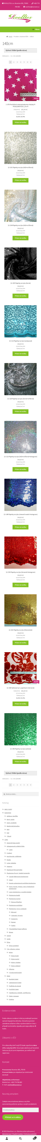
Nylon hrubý (15, 956)
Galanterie (7, 813)
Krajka (9, 860)
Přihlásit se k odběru (13, 1117)
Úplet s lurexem (14, 996)
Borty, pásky (10, 819)
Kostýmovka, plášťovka (14, 856)
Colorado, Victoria (17, 915)
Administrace (6, 1134)
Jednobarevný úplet (15, 983)
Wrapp (11, 932)
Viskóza (11, 999)
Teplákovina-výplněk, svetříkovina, (20, 993)
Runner (13, 922)
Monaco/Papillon (16, 902)
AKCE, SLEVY (8, 809)
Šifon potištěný (14, 946)
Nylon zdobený (15, 966)
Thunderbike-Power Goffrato (18, 929)
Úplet (8, 976)
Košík (31, 1136)
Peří (8, 833)
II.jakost (9, 853)
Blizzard (13, 912)
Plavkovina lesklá (14, 895)
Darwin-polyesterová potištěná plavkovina (22, 883)
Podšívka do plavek (15, 986)
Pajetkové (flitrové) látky (14, 870)
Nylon (11, 952)
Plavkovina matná (14, 899)
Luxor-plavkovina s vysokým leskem (20, 892)
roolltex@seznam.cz (14, 1085)
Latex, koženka (11, 863)
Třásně (9, 836)
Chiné (11, 880)
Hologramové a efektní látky (15, 846)
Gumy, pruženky (12, 823)
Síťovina (11, 969)
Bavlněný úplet (13, 979)
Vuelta (13, 925)
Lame (10, 850)
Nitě (8, 829)
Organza (9, 866)
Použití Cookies (17, 1134)
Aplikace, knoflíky (12, 816)
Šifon (8, 942)
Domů (10, 36)
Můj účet (7, 1138)
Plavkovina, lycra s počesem (17, 909)
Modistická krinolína (13, 826)
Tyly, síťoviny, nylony (13, 949)
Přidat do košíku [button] (20, 122)
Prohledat (20, 1138)
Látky (6, 840)
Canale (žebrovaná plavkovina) (18, 876)
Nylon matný (15, 959)
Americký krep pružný (13, 843)
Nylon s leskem (15, 962)
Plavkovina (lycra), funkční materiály (18, 873)
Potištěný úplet (14, 989)
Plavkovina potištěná (15, 905)
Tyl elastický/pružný (15, 972)
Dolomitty (14, 919)
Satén (8, 939)
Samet (9, 936)
